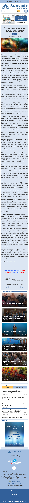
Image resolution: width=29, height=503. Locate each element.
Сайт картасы (14, 497)
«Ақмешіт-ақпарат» (18, 280)
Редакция (14, 494)
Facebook (22, 270)
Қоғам (14, 34)
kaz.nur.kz (12, 261)
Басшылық (14, 491)
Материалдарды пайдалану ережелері (14, 501)
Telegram (21, 272)
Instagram (8, 272)
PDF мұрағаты (21, 22)
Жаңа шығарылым (21, 17)
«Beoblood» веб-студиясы (14, 487)
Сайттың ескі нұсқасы (14, 483)
